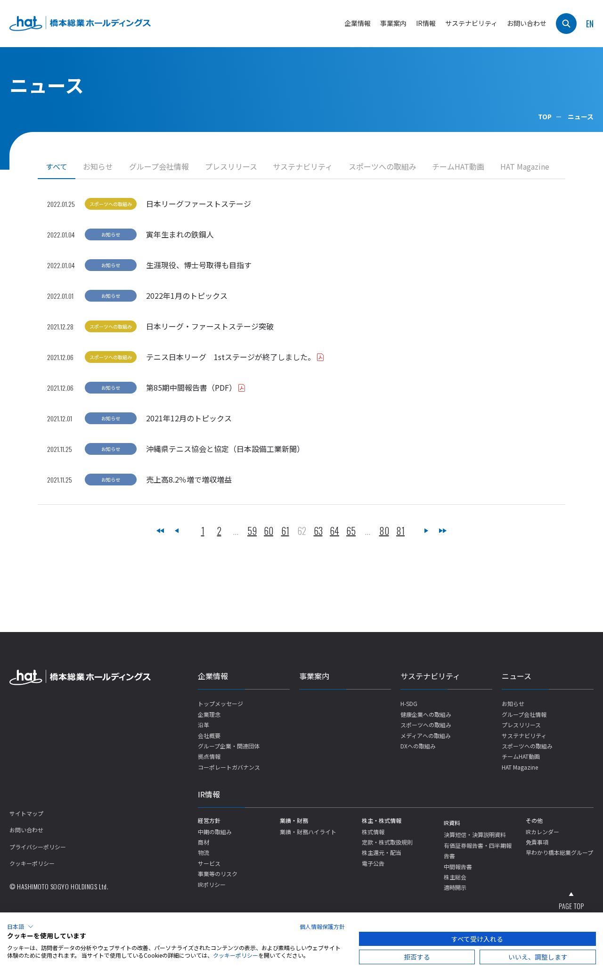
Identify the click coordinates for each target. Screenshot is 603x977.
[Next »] (426, 531)
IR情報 (209, 794)
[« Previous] (177, 531)
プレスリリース (231, 166)
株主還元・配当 (381, 852)
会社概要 (209, 735)
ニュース (516, 675)
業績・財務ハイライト (308, 832)
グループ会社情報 (159, 166)
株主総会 (455, 877)
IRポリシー (212, 884)
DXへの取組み (418, 746)
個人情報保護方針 (322, 926)
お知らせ (98, 166)
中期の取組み (215, 832)
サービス (209, 863)
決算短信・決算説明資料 (475, 834)
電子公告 (373, 863)
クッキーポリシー (32, 863)
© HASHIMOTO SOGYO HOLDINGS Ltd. (58, 886)
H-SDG (408, 703)
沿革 (203, 725)
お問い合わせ (526, 23)
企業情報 (213, 675)
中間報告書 (458, 866)
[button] (20, 926)
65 (351, 531)
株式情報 (373, 832)
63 (318, 531)
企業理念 (209, 714)
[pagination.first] (160, 531)
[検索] (566, 23)
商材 (203, 842)
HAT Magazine (524, 166)
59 (252, 531)
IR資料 (452, 823)
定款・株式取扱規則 (387, 842)
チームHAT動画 (458, 166)
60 (268, 531)
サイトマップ (26, 813)
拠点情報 (209, 756)
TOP (545, 116)
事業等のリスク (217, 874)
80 (384, 531)
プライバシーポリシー (37, 847)
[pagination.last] (443, 531)
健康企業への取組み (425, 714)
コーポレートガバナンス (229, 767)
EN (590, 23)
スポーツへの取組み (382, 166)
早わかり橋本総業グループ (559, 852)
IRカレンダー (542, 832)
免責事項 (537, 842)
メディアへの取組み (425, 735)
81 (400, 531)
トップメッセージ (220, 703)
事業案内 (393, 23)
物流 (203, 852)
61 (285, 531)
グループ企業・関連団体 (229, 746)
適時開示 (455, 887)
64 (334, 531)
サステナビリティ (303, 166)
